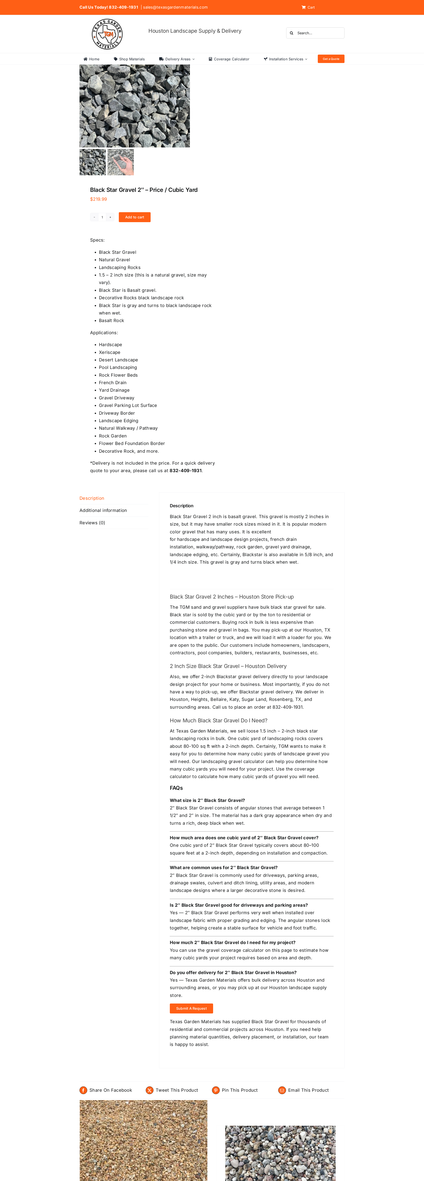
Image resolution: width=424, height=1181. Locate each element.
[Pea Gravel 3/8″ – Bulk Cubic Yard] (143, 1148)
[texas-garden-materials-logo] (108, 21)
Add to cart (134, 217)
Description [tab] (92, 498)
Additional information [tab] (103, 510)
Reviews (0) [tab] (92, 522)
